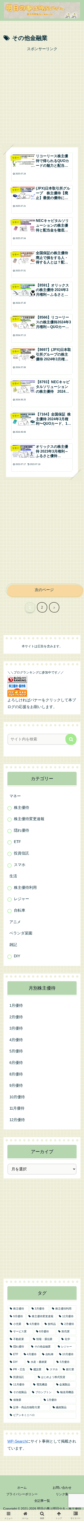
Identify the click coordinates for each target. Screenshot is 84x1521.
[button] (71, 739)
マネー (15, 796)
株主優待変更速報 (29, 819)
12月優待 (17, 1120)
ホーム (22, 1487)
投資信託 (21, 853)
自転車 (19, 910)
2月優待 (16, 1017)
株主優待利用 (25, 887)
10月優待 (17, 1097)
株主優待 (21, 807)
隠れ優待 (21, 830)
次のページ (44, 590)
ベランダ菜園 (20, 933)
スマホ (19, 865)
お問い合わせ (62, 1487)
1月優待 (16, 1005)
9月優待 (16, 1085)
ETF (17, 842)
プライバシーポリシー (22, 1494)
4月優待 (16, 1040)
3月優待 (16, 1028)
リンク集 (62, 1494)
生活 (13, 876)
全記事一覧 (42, 1500)
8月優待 (16, 1074)
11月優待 (16, 1108)
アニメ (15, 922)
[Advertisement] (42, 94)
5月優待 (16, 1051)
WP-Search (17, 1441)
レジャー (21, 899)
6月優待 (16, 1063)
